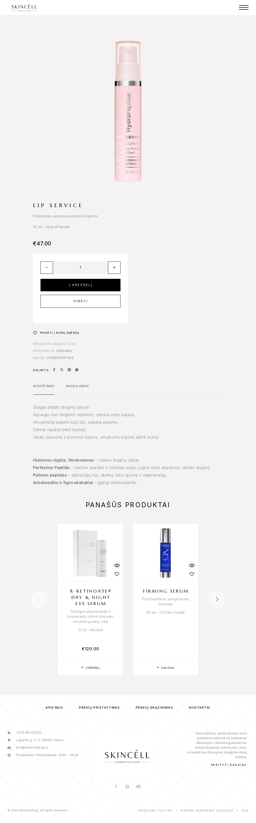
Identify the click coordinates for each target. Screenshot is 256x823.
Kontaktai (199, 707)
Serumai (64, 351)
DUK (245, 810)
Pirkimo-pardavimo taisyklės (207, 810)
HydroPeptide (60, 358)
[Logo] (24, 7)
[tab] (43, 389)
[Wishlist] (116, 574)
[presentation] (39, 599)
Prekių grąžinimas (154, 707)
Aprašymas (43, 386)
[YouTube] (138, 787)
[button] (90, 667)
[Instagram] (127, 787)
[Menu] (244, 7)
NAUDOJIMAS (77, 386)
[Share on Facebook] (54, 370)
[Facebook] (116, 787)
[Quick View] (116, 565)
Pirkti (81, 301)
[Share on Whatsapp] (76, 370)
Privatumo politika (155, 810)
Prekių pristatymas (99, 707)
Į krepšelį (81, 285)
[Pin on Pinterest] (69, 370)
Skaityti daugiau (229, 764)
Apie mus (54, 707)
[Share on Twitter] (62, 370)
